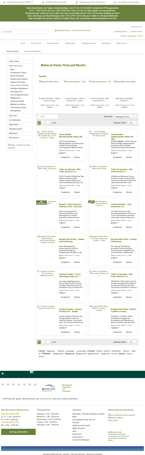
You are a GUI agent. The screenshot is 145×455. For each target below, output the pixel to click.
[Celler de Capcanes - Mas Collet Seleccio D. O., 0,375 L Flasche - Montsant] (47, 179)
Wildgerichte (15, 98)
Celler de (107, 351)
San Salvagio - (70, 351)
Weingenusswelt (15, 129)
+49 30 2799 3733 (10, 414)
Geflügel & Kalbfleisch (19, 88)
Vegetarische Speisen (19, 79)
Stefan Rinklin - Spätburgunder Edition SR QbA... (122, 136)
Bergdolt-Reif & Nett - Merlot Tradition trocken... (123, 310)
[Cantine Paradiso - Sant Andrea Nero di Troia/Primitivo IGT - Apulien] (99, 214)
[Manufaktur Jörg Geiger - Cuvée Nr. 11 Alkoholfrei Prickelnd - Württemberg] (124, 88)
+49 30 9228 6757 (10, 422)
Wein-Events (14, 138)
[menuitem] (120, 31)
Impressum (77, 434)
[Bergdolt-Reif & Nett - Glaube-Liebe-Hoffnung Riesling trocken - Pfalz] (50, 88)
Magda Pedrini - (94, 354)
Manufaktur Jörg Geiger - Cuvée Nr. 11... (125, 100)
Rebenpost (13, 133)
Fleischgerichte (16, 92)
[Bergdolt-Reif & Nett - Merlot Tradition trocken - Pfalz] (99, 319)
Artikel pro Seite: (120, 123)
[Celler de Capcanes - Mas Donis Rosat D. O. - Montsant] (99, 88)
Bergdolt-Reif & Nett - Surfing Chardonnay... (124, 240)
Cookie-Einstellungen (80, 440)
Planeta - (126, 351)
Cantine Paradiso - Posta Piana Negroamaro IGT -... (70, 275)
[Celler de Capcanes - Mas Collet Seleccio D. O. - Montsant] (99, 284)
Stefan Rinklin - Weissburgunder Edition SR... (71, 135)
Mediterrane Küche (17, 104)
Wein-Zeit (13, 116)
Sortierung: (108, 116)
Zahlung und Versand (81, 425)
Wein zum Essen (15, 66)
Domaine (91, 351)
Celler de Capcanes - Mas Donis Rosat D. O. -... (100, 100)
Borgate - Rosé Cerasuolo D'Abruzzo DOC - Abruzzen (70, 205)
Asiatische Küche (17, 101)
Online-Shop (14, 61)
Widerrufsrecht (78, 428)
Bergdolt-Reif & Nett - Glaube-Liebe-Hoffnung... (50, 100)
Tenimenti (61, 351)
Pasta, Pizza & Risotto (19, 85)
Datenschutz (77, 437)
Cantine (42, 351)
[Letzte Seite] (48, 123)
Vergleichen (65, 157)
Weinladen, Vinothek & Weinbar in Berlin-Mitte (88, 415)
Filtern (42, 116)
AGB (74, 431)
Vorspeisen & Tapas (18, 73)
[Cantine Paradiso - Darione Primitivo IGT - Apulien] (75, 88)
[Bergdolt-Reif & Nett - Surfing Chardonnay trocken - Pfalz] (99, 249)
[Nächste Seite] (43, 123)
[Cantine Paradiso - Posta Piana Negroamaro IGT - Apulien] (47, 284)
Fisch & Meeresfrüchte (19, 95)
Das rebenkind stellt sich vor (83, 420)
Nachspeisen (15, 111)
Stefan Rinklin (81, 351)
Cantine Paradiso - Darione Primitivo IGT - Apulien (74, 100)
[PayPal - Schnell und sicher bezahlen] (19, 146)
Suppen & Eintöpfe (17, 82)
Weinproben (14, 124)
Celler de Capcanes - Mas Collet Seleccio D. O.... (122, 275)
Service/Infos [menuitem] (137, 27)
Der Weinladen (15, 120)
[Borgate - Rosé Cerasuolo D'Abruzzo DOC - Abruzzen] (47, 214)
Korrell (114, 354)
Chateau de (70, 354)
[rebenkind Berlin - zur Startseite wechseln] (72, 38)
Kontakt (75, 423)
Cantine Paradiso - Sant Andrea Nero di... (121, 205)
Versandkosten (46, 399)
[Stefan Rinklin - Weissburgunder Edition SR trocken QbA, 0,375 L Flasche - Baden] (47, 145)
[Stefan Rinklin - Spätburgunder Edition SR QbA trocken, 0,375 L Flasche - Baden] (99, 145)
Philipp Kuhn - (51, 351)
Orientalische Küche (18, 107)
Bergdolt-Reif (58, 354)
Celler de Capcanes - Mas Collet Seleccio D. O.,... (70, 170)
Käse (12, 69)
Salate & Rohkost (17, 76)
